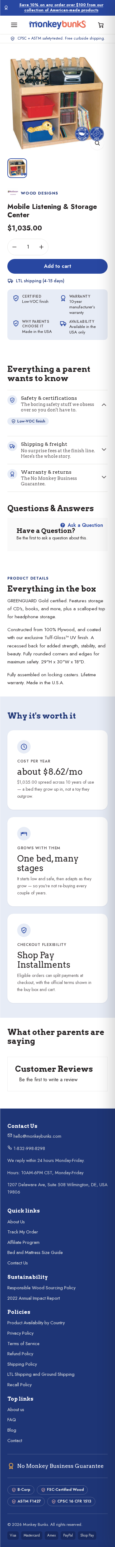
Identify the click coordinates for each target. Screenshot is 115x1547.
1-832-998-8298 (28, 1148)
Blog (11, 1430)
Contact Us (17, 1263)
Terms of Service (23, 1343)
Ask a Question (84, 525)
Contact (14, 1440)
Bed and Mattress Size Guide (35, 1252)
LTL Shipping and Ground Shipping (41, 1374)
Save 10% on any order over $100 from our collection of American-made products (61, 7)
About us (15, 1409)
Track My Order (22, 1232)
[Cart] (101, 25)
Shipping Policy (22, 1364)
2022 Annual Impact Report (33, 1298)
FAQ (11, 1419)
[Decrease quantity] (14, 247)
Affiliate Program (23, 1242)
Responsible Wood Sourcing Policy (41, 1287)
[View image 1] (17, 168)
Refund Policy (20, 1353)
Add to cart (57, 266)
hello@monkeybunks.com (36, 1136)
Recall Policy (19, 1384)
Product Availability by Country (36, 1322)
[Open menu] (14, 25)
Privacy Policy (20, 1333)
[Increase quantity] (41, 247)
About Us (16, 1221)
